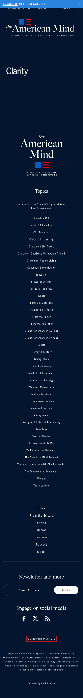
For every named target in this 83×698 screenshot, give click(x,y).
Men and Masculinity (41, 387)
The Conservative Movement (42, 471)
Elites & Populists (41, 288)
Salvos (41, 523)
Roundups (41, 429)
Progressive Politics (41, 401)
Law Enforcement (41, 208)
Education (41, 274)
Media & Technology (41, 380)
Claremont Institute (19, 8)
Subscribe (10, 4)
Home (41, 508)
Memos (41, 530)
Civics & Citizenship (41, 239)
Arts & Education (41, 225)
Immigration (41, 359)
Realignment (41, 415)
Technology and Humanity (41, 450)
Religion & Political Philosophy (41, 422)
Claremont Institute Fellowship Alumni (41, 253)
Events (41, 295)
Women (41, 478)
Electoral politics (41, 281)
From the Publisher (41, 324)
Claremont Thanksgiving (41, 260)
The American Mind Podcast (41, 457)
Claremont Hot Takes (41, 246)
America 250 (41, 218)
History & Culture (41, 352)
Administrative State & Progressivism (41, 204)
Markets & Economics (41, 373)
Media (41, 552)
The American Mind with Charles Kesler (41, 464)
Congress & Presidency (41, 267)
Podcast (41, 544)
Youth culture (41, 485)
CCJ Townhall (41, 232)
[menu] (74, 8)
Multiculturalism (41, 394)
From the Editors (41, 515)
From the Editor (41, 317)
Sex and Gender (41, 436)
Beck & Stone (48, 683)
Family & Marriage (41, 303)
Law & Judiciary (41, 366)
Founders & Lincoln (41, 310)
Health (41, 345)
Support (41, 8)
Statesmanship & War (41, 443)
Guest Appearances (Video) (41, 338)
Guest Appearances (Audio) (41, 331)
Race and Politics (41, 408)
